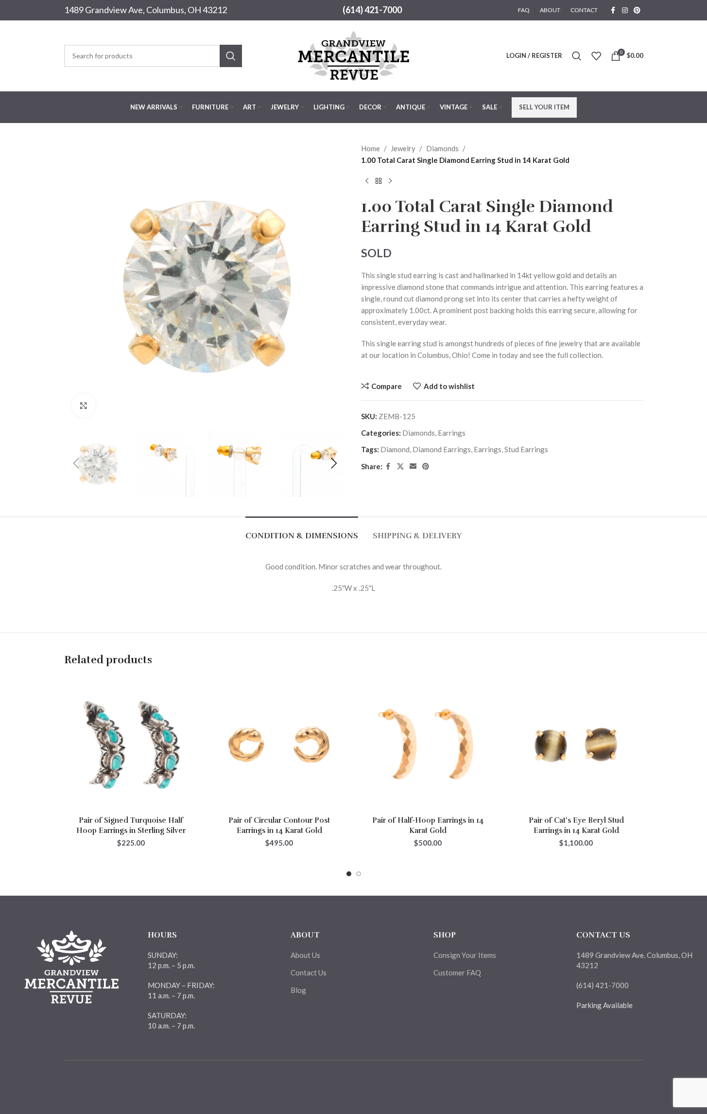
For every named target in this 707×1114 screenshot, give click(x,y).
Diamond (395, 449)
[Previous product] (367, 181)
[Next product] (390, 181)
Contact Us (309, 972)
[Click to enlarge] (83, 405)
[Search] (576, 56)
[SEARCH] (231, 56)
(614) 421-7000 (372, 9)
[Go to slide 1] (348, 873)
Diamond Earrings (442, 449)
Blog (298, 990)
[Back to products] (378, 181)
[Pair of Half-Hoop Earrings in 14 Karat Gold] (428, 744)
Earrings (452, 432)
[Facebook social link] (613, 10)
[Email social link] (413, 466)
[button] (76, 463)
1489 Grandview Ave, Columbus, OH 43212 (145, 9)
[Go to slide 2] (358, 873)
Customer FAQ (457, 972)
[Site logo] (353, 54)
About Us (305, 955)
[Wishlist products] (596, 56)
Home (370, 148)
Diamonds (442, 148)
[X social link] (400, 466)
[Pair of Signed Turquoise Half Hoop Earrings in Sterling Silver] (131, 744)
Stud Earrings (526, 449)
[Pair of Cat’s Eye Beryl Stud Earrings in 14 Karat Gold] (576, 744)
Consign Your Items (464, 955)
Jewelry (403, 148)
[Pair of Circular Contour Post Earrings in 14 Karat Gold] (279, 744)
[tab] (301, 531)
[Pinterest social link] (637, 10)
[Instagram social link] (625, 10)
